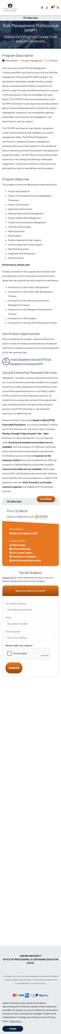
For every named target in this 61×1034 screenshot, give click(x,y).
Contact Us (7, 577)
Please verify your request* (19, 645)
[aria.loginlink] (47, 7)
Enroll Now (46, 498)
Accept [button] (12, 1028)
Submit (14, 667)
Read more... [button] (16, 1021)
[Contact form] (42, 7)
